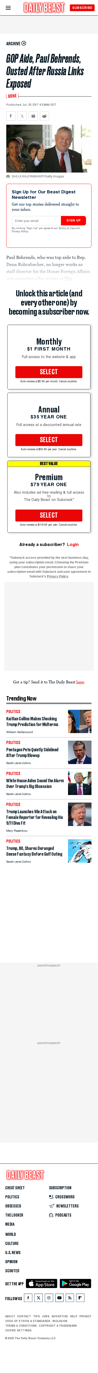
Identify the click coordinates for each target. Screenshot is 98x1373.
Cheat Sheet (15, 1188)
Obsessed (13, 1206)
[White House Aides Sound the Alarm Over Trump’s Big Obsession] (79, 793)
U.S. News (12, 1253)
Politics (12, 1197)
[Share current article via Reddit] (44, 115)
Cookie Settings (18, 1330)
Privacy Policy (20, 231)
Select (49, 372)
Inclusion (59, 1321)
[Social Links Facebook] (28, 1299)
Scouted (12, 1271)
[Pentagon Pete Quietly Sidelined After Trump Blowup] (79, 762)
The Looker (14, 1215)
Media (9, 1224)
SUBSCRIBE (82, 8)
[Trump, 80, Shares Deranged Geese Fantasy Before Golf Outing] (79, 861)
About (10, 1316)
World (10, 1234)
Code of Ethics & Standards (27, 1321)
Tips (36, 1316)
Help (73, 1316)
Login (73, 544)
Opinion (11, 1262)
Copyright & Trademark (58, 1325)
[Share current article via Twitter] (22, 115)
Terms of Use (67, 228)
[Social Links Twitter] (38, 1299)
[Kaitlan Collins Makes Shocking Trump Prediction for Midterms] (79, 731)
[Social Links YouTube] (59, 1299)
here (80, 681)
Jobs (46, 1316)
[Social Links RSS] (70, 1299)
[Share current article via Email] (33, 115)
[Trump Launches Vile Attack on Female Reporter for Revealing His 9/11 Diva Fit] (79, 824)
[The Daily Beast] (44, 8)
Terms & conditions (21, 1325)
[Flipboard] (80, 1299)
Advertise (60, 1316)
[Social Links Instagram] (49, 1299)
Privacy (85, 1316)
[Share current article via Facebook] (10, 115)
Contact (24, 1316)
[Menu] (12, 8)
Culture (12, 1244)
